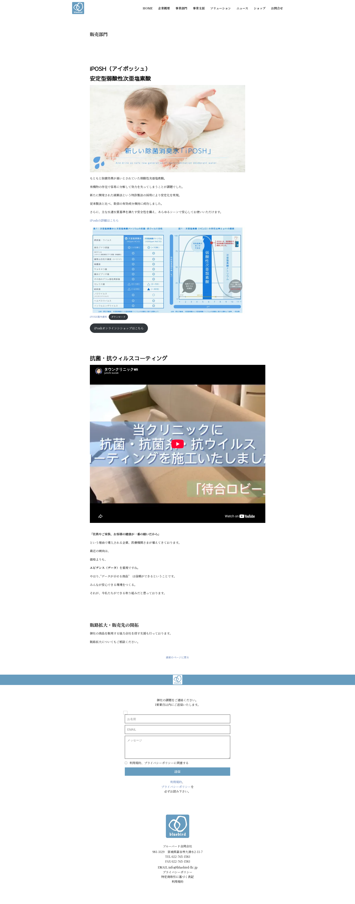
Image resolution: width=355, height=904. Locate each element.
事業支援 (199, 8)
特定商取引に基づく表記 (177, 877)
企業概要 (164, 8)
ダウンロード (118, 316)
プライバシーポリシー (176, 787)
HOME (148, 8)
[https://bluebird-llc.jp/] (78, 8)
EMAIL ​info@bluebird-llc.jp (177, 867)
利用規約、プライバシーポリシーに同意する (159, 763)
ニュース (242, 8)
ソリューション (220, 8)
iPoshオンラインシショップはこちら (119, 328)
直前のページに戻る (177, 657)
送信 (177, 771)
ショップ (260, 8)
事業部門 (181, 8)
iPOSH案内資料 (98, 316)
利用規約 (176, 782)
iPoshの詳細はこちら (104, 220)
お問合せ (277, 8)
